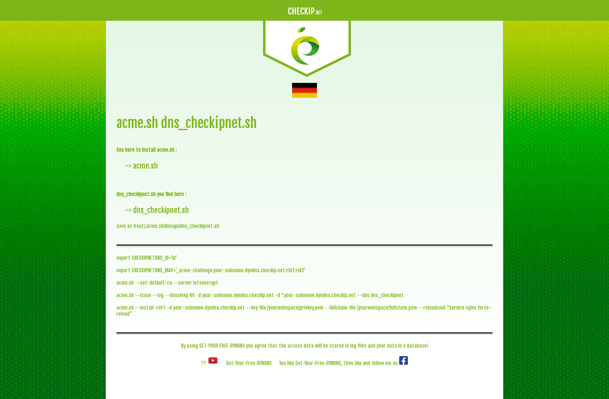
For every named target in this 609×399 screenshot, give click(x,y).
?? (204, 363)
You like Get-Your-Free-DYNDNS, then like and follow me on (339, 363)
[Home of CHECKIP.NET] (307, 76)
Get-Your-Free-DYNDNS (249, 363)
